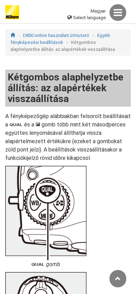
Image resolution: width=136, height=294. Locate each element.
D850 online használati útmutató (56, 35)
